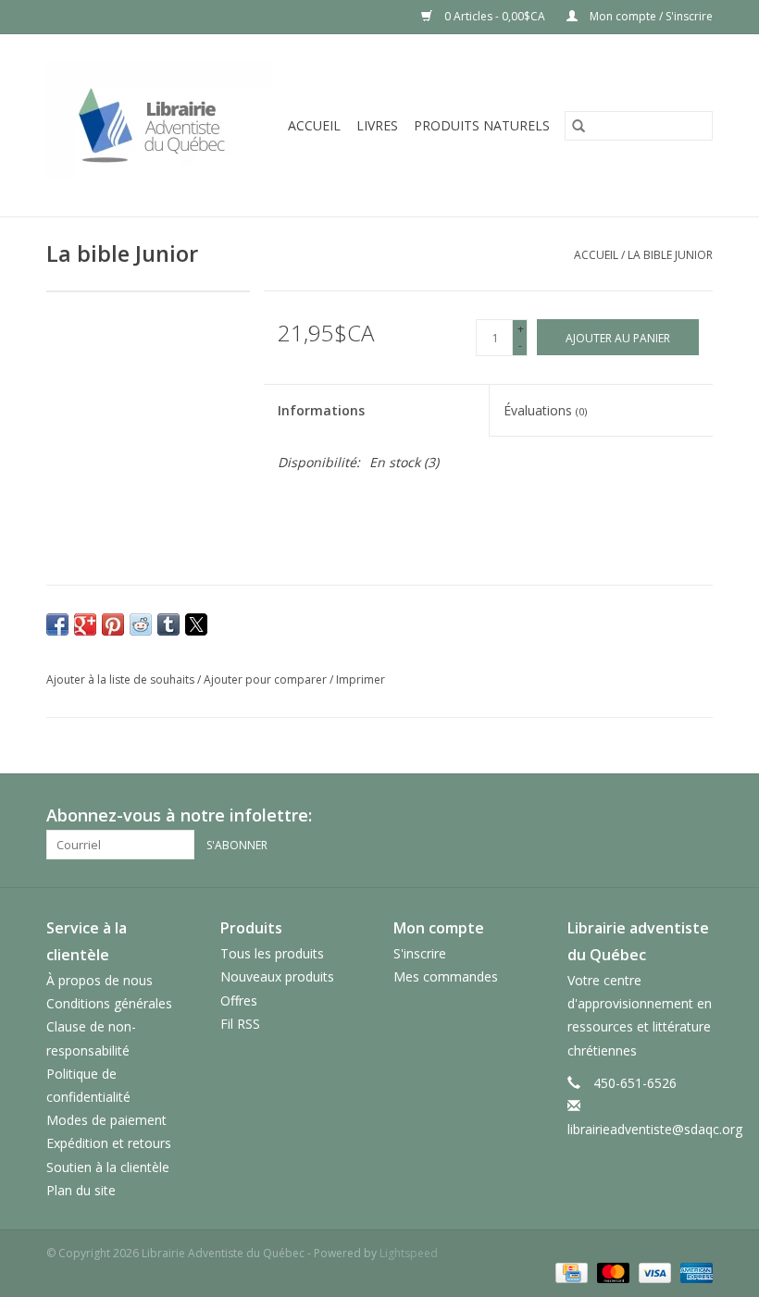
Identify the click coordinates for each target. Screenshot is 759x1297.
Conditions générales (109, 1003)
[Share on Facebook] (57, 624)
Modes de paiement (106, 1120)
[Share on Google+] (85, 624)
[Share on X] (196, 624)
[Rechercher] (578, 126)
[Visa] (653, 1272)
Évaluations (545, 410)
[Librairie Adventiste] (161, 125)
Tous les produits (272, 953)
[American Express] (693, 1272)
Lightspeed (409, 1253)
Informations (321, 410)
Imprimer (360, 679)
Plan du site (81, 1190)
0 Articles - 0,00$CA (495, 16)
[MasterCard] (611, 1272)
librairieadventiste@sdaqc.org (654, 1129)
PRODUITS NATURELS (482, 125)
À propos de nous (99, 980)
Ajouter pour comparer (267, 679)
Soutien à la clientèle (107, 1167)
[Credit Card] (569, 1272)
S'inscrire (419, 953)
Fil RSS (240, 1023)
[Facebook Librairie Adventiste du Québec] (698, 816)
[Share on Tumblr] (168, 624)
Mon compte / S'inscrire (650, 16)
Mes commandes (445, 976)
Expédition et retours (108, 1143)
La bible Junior (670, 255)
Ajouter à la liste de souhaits (121, 679)
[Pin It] (113, 624)
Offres (238, 1000)
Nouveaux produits (277, 976)
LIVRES (377, 125)
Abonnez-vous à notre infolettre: (179, 815)
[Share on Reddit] (141, 624)
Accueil (314, 125)
